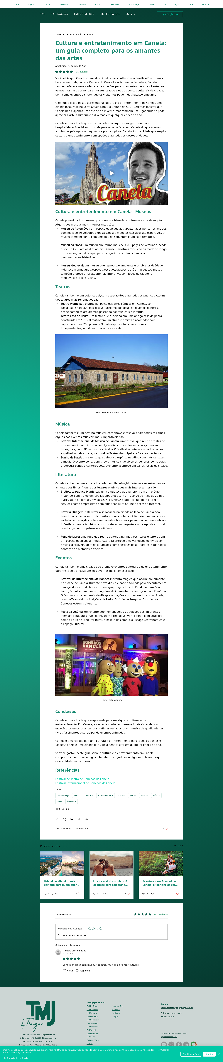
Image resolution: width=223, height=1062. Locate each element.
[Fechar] (219, 1054)
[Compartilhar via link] (79, 819)
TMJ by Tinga (63, 795)
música (156, 795)
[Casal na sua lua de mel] (111, 863)
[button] (116, 1013)
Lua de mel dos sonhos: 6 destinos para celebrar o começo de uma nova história (110, 883)
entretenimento (105, 795)
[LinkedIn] (186, 1044)
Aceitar (209, 1054)
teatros (144, 795)
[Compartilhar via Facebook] (56, 819)
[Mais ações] (166, 34)
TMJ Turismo (59, 14)
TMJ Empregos (110, 14)
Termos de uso (167, 1016)
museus (121, 795)
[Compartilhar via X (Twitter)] (64, 819)
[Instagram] (171, 1044)
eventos (89, 795)
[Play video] (111, 173)
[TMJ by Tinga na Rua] (164, 1044)
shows (133, 795)
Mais (129, 14)
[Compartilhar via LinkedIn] (71, 819)
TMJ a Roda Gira (84, 14)
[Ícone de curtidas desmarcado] (65, 971)
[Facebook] (179, 1044)
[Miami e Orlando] (62, 863)
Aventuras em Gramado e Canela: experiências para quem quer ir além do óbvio (159, 883)
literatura (71, 801)
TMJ (42, 14)
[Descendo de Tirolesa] (161, 863)
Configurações (191, 1054)
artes (59, 801)
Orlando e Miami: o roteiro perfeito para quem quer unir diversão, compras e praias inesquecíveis (61, 883)
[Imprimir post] (86, 819)
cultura (77, 795)
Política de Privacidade (16, 1058)
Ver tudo (178, 845)
